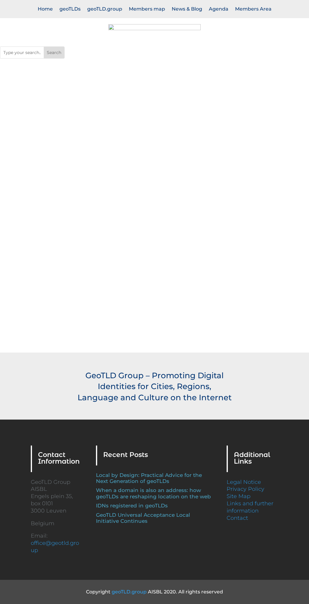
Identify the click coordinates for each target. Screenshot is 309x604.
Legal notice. (168, 182)
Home (45, 9)
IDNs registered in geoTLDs (132, 506)
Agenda (218, 9)
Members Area (253, 9)
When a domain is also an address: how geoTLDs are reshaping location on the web (153, 493)
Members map (147, 9)
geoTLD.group (104, 9)
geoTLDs (70, 9)
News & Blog (187, 9)
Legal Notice (244, 482)
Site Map (238, 496)
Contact (237, 518)
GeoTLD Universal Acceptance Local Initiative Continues (143, 518)
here (187, 321)
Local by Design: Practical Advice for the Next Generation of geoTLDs (149, 478)
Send (170, 197)
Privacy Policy (245, 489)
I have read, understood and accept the (119, 182)
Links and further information (250, 507)
